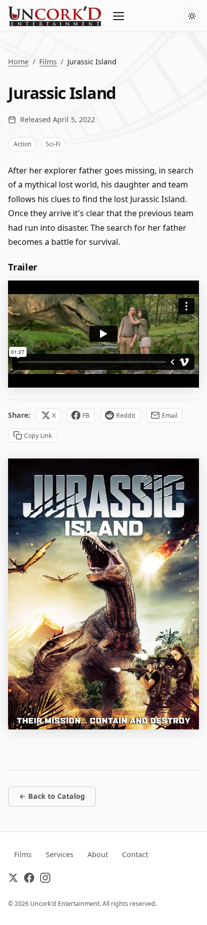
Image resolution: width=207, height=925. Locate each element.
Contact (135, 854)
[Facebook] (29, 880)
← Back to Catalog (52, 796)
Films (48, 61)
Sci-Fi (53, 144)
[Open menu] (119, 16)
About (97, 854)
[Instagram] (45, 880)
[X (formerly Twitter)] (13, 880)
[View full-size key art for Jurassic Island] (103, 593)
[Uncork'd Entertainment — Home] (54, 16)
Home (18, 61)
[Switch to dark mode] (192, 16)
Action (23, 144)
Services (59, 854)
